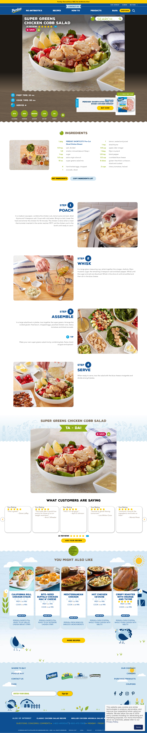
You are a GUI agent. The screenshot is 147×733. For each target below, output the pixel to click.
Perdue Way (17, 673)
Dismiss (138, 727)
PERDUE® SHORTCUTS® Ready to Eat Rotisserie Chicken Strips (47, 622)
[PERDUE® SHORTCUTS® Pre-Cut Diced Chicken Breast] (126, 105)
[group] (18, 519)
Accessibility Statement (102, 730)
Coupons (131, 684)
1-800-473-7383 (77, 723)
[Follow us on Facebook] (115, 693)
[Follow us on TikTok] (121, 693)
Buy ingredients (59, 178)
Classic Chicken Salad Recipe (51, 718)
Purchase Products (125, 679)
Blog (115, 10)
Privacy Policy (112, 722)
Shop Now (125, 10)
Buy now (105, 108)
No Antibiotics (34, 10)
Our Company (128, 668)
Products (96, 10)
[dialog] (125, 718)
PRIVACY (89, 730)
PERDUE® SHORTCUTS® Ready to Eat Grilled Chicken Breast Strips (21, 622)
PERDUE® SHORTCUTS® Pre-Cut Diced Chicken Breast (98, 103)
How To (76, 10)
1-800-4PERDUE (60, 723)
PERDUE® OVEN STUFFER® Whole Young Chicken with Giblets (99, 622)
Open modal (63, 115)
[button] (46, 26)
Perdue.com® (73, 730)
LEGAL (82, 730)
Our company (115, 5)
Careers (124, 5)
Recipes (57, 10)
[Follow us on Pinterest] (133, 693)
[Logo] (52, 675)
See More (133, 5)
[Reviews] (55, 27)
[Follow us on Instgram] (127, 693)
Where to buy (18, 668)
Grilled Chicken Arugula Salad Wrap (90, 718)
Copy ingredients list (83, 177)
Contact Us (73, 7)
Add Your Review (73, 540)
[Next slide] (144, 519)
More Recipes (73, 640)
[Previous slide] (3, 519)
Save (32, 30)
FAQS (13, 684)
